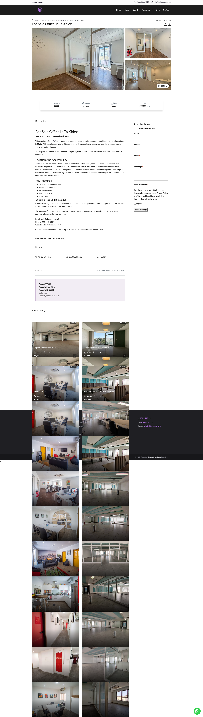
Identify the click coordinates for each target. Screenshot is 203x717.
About (127, 10)
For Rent (73, 322)
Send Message (141, 210)
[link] (55, 339)
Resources (146, 10)
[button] (165, 24)
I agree (139, 204)
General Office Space (57, 20)
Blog (158, 10)
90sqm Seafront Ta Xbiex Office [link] (96, 347)
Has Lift (103, 257)
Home (118, 10)
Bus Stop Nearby (75, 257)
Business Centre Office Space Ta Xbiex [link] (99, 391)
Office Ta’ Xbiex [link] (40, 391)
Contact (166, 10)
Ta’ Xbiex (56, 141)
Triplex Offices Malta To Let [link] (45, 347)
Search (135, 10)
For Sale (44, 20)
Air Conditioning (44, 257)
